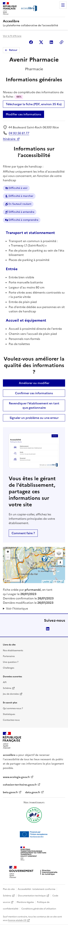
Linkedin (51, 42)
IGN (59, 581)
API (5, 682)
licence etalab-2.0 (17, 920)
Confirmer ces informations (34, 393)
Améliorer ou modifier (34, 383)
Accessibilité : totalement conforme (36, 889)
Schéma (7, 688)
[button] (8, 551)
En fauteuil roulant (20, 204)
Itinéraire (9, 139)
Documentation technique (32, 895)
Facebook (31, 42)
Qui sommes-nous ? (13, 708)
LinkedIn (47, 628)
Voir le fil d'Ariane (12, 36)
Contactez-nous (11, 720)
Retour (13, 50)
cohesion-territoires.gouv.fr (20, 785)
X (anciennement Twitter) (41, 42)
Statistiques (9, 714)
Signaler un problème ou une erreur (34, 418)
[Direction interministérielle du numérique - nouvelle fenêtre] (34, 872)
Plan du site (9, 889)
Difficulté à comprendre (23, 220)
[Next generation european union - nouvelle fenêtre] (34, 834)
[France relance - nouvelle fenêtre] (34, 815)
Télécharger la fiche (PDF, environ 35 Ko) (33, 104)
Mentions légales (25, 902)
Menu (63, 5)
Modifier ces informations (23, 114)
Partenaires (9, 656)
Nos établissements (13, 650)
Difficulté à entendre (21, 212)
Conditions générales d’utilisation (38, 908)
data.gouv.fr (32, 792)
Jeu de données (11, 694)
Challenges (8, 667)
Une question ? (10, 662)
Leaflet (46, 581)
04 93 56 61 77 (19, 133)
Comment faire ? (23, 533)
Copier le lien (61, 42)
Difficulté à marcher (21, 196)
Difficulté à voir (18, 188)
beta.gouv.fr (10, 792)
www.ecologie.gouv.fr (16, 777)
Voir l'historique (17, 608)
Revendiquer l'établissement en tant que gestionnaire (34, 405)
